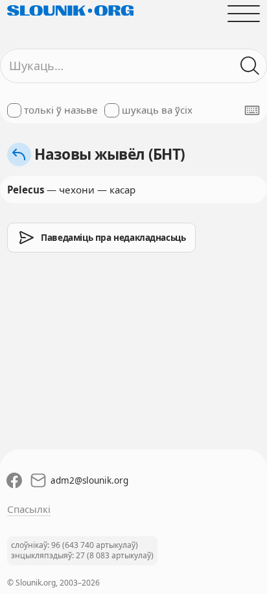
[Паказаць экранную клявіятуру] (252, 110)
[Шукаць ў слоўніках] (250, 65)
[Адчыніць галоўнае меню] (244, 13)
